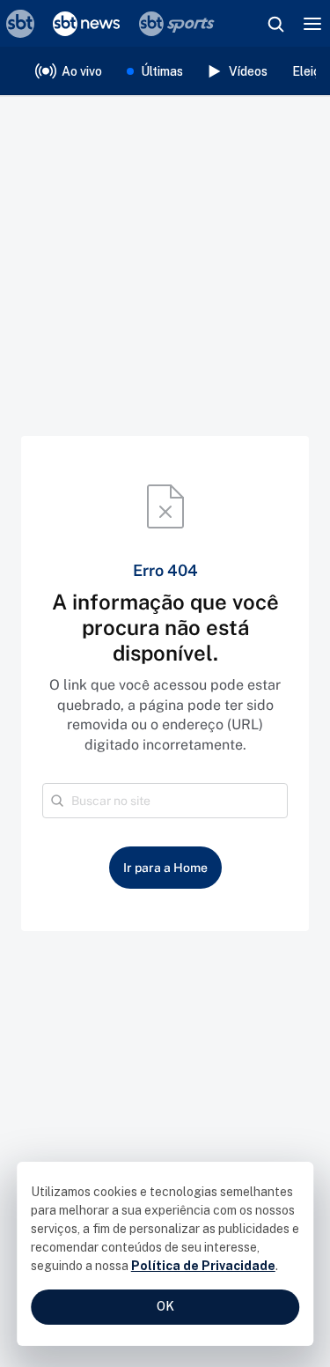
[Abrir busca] (275, 23)
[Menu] (312, 23)
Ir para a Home (165, 868)
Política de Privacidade (203, 1266)
